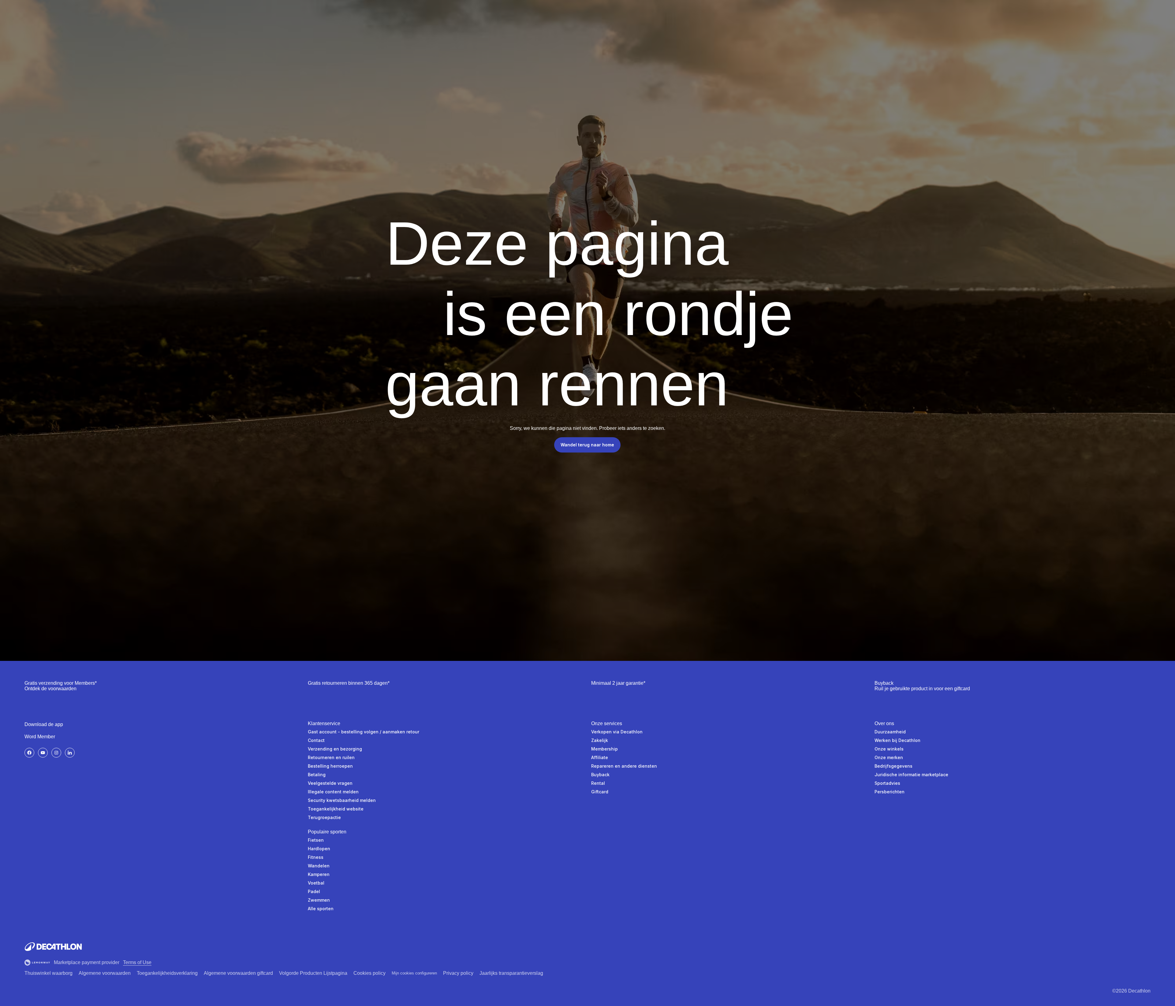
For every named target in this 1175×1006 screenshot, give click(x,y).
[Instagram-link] (56, 753)
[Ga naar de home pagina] (53, 946)
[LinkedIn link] (70, 753)
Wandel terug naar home (587, 444)
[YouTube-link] (43, 753)
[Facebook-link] (29, 753)
